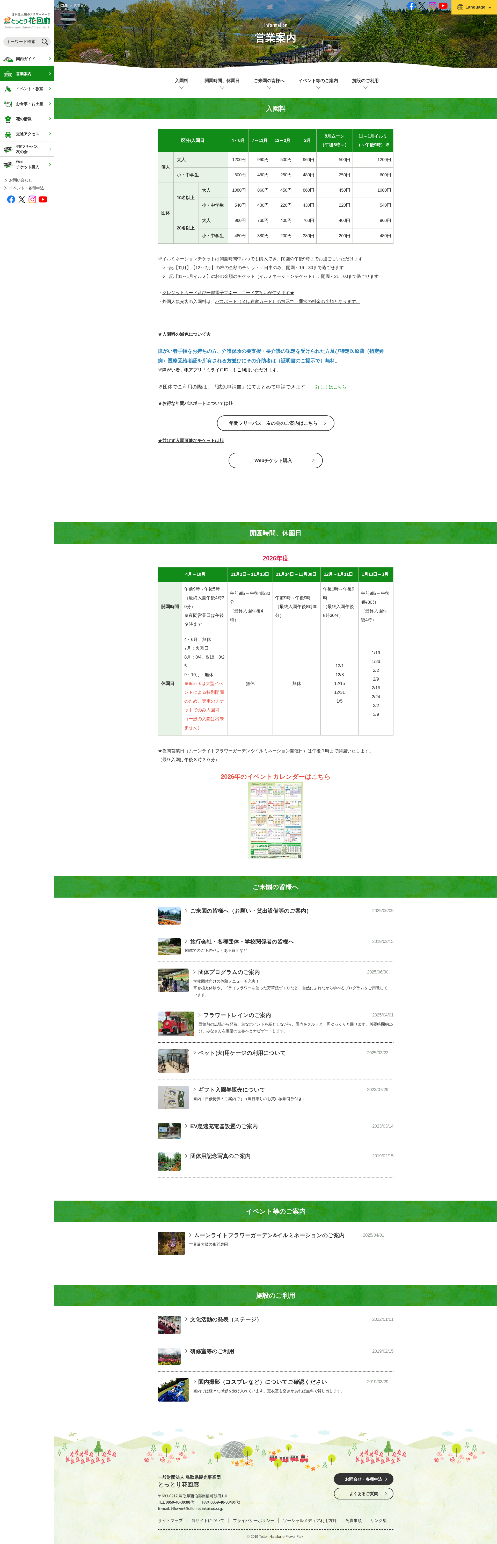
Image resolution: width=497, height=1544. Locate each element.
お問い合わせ (20, 180)
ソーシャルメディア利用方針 (310, 1520)
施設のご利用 (365, 80)
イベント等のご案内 (318, 80)
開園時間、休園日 (222, 80)
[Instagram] (32, 199)
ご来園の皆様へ (269, 80)
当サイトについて (207, 1520)
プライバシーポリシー (253, 1520)
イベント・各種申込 (26, 188)
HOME (63, 6)
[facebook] (11, 199)
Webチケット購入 (273, 460)
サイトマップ (170, 1520)
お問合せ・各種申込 (363, 1479)
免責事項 (353, 1520)
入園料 (181, 80)
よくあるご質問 (363, 1493)
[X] (21, 199)
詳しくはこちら (331, 387)
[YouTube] (43, 199)
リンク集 (378, 1520)
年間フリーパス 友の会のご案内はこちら (273, 423)
